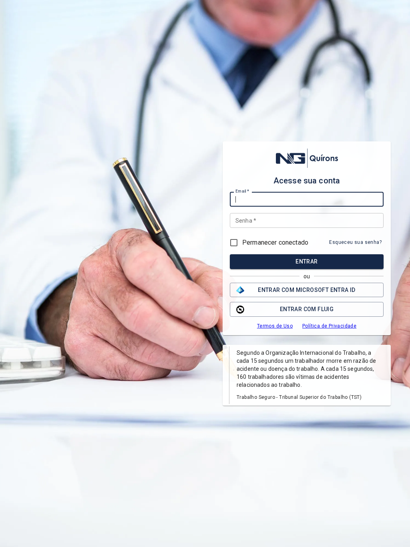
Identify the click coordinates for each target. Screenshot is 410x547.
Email (242, 191)
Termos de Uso (275, 326)
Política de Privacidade (329, 326)
